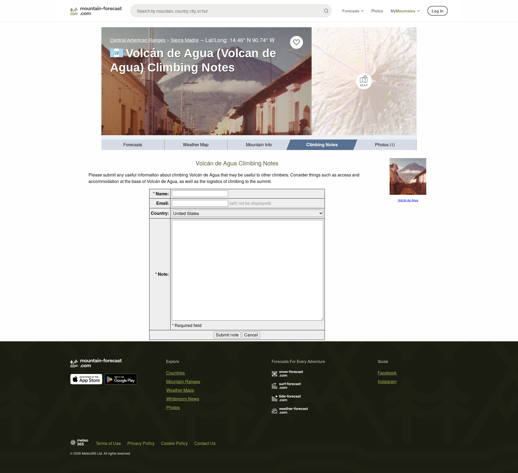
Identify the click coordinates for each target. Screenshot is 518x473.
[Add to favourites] (296, 42)
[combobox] (231, 10)
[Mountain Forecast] (96, 10)
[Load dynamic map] (364, 81)
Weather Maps (180, 390)
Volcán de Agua (408, 200)
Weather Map (196, 144)
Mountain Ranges (183, 381)
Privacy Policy (141, 443)
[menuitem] (133, 144)
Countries (175, 373)
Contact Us (205, 443)
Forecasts (350, 10)
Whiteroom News (182, 399)
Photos (377, 10)
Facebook (387, 373)
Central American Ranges (137, 40)
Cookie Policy (174, 443)
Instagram (387, 381)
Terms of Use (108, 443)
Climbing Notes (322, 144)
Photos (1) (385, 144)
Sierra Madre (185, 40)
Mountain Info (259, 144)
